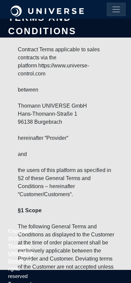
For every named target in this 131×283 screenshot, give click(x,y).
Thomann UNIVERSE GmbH (21, 253)
